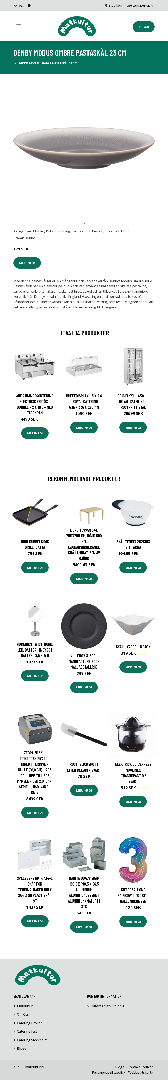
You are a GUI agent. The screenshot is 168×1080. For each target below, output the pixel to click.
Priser (144, 27)
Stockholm (116, 5)
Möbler (38, 231)
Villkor (148, 1067)
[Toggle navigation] (18, 26)
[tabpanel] (84, 148)
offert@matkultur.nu (139, 5)
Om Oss (23, 1014)
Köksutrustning (58, 231)
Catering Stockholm (32, 1040)
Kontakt (134, 1067)
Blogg (21, 1048)
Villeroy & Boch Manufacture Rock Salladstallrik (84, 661)
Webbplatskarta (140, 1072)
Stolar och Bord (117, 231)
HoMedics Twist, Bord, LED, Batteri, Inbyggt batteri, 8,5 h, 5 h (35, 650)
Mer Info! (27, 263)
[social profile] (29, 5)
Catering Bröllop (30, 1023)
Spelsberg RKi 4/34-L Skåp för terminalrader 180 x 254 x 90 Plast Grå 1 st (35, 889)
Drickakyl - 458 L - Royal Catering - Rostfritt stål (133, 401)
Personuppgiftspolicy (108, 1072)
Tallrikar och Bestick (87, 231)
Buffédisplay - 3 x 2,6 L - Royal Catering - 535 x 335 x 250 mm (84, 401)
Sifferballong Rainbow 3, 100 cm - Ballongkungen (133, 895)
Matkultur (25, 1006)
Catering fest (27, 1031)
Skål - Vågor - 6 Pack (133, 646)
